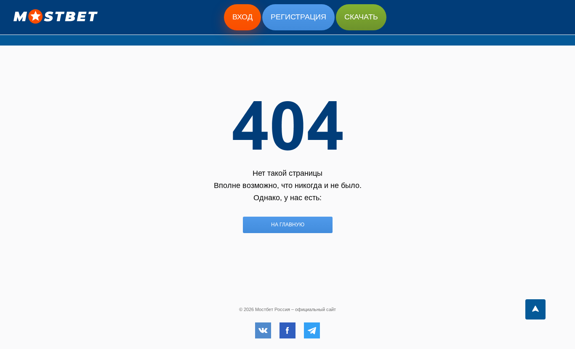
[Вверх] (535, 309)
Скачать (361, 17)
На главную (287, 225)
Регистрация (298, 17)
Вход (242, 17)
